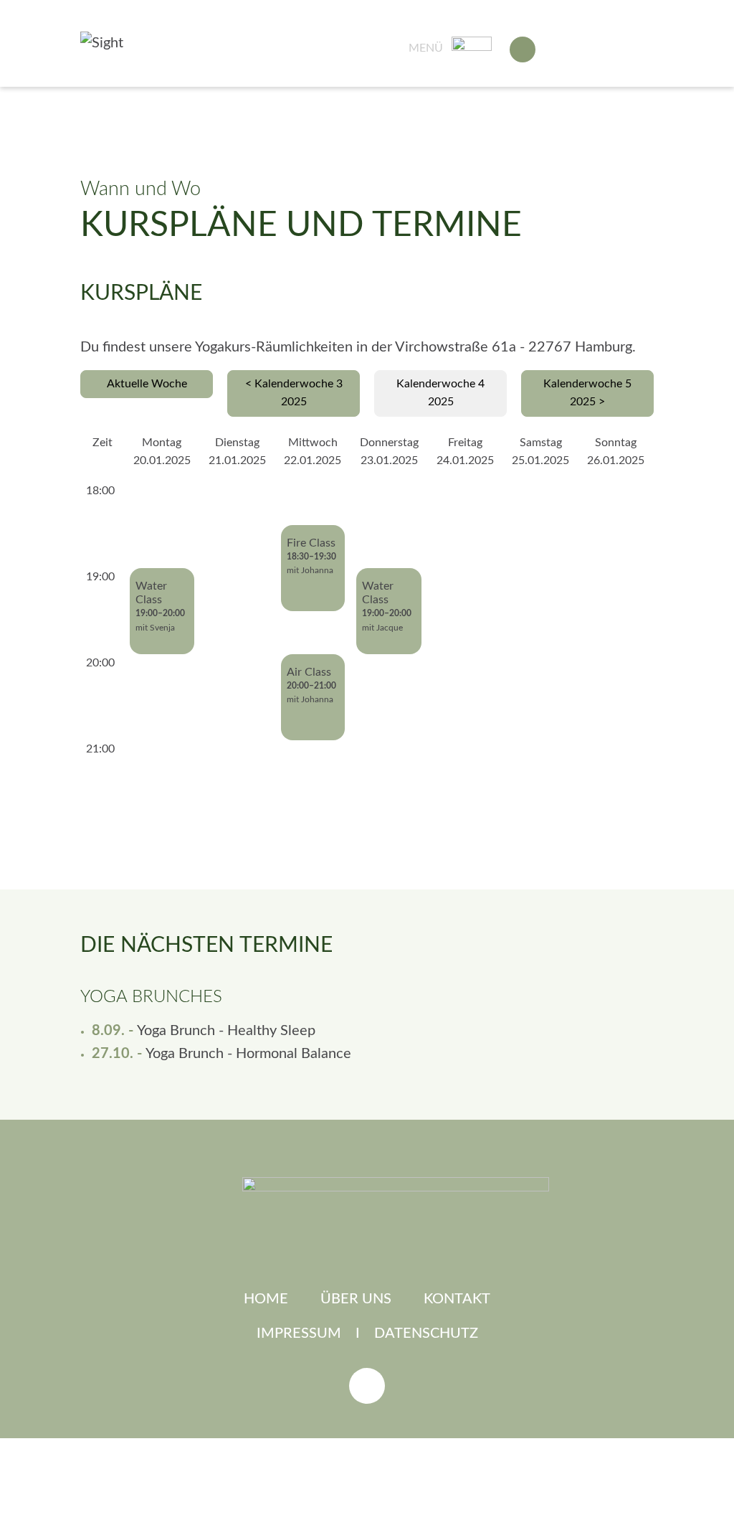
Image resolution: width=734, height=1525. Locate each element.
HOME (266, 1299)
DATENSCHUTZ (426, 1333)
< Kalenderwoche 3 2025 (294, 393)
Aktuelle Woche (147, 383)
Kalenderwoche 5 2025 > (587, 393)
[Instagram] (367, 1385)
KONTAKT (457, 1299)
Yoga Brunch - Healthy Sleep (226, 1031)
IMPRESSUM (299, 1333)
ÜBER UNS (355, 1299)
